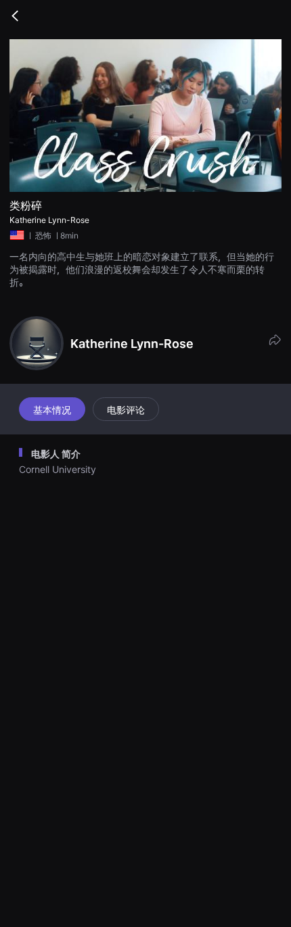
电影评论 (126, 410)
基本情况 (52, 410)
